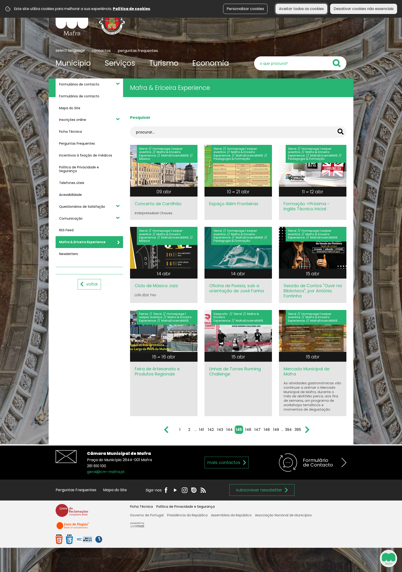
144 (229, 429)
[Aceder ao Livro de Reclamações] (72, 512)
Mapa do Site (115, 490)
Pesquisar (140, 117)
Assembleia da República (231, 515)
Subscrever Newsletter (259, 490)
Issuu (194, 490)
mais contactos (223, 462)
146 (248, 429)
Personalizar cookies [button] (245, 8)
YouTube (175, 490)
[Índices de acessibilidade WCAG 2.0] (79, 539)
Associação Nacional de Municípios (283, 515)
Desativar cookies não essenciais (364, 8)
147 (258, 429)
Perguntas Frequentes (76, 490)
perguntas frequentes (138, 50)
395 (298, 429)
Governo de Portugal (147, 515)
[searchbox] (300, 63)
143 (220, 429)
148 (267, 429)
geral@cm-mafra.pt (106, 471)
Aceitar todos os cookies (301, 8)
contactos (101, 50)
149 (276, 429)
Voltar (92, 284)
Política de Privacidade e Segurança (185, 506)
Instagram (185, 490)
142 (211, 429)
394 (288, 429)
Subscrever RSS (203, 490)
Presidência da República (187, 515)
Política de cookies (131, 8)
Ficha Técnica (141, 506)
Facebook (166, 490)
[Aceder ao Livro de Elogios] (73, 527)
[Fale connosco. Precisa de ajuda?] (348, 558)
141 (201, 429)
